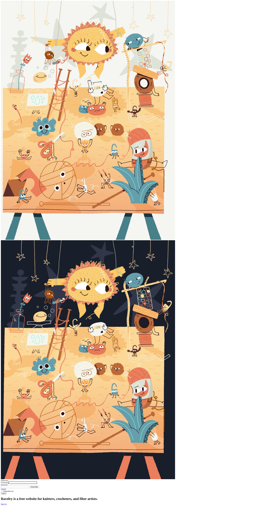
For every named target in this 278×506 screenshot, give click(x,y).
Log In (4, 493)
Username (4, 483)
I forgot (3, 489)
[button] (4, 504)
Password (4, 485)
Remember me (8, 491)
